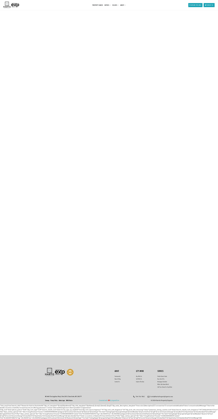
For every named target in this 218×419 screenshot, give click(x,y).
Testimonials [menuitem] (117, 376)
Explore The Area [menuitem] (140, 382)
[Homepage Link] (11, 5)
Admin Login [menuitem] (62, 400)
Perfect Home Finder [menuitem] (162, 376)
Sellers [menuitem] (114, 5)
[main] (109, 184)
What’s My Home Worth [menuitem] (163, 384)
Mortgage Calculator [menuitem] (162, 382)
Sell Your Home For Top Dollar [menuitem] (164, 387)
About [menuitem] (122, 5)
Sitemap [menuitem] (47, 400)
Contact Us (209, 5)
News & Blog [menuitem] (118, 379)
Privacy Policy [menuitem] (54, 400)
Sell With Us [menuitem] (139, 379)
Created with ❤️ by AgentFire (109, 400)
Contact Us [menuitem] (117, 382)
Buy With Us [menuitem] (139, 376)
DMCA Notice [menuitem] (69, 400)
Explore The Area (195, 5)
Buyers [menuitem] (107, 5)
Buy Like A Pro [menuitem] (160, 379)
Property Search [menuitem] (97, 5)
